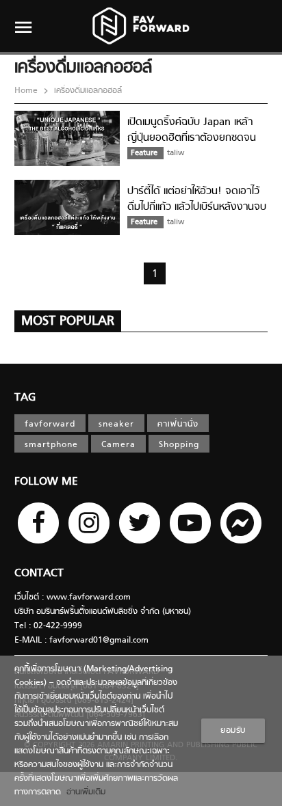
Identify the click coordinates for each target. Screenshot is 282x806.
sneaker (116, 424)
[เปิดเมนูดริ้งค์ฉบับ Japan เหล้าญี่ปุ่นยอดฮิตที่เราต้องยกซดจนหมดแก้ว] (67, 164)
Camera (118, 445)
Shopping (179, 445)
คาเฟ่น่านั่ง (177, 424)
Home (27, 91)
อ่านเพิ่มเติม (83, 792)
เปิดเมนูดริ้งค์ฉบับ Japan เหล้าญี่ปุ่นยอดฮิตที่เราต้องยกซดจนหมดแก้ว (191, 137)
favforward (50, 424)
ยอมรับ (233, 731)
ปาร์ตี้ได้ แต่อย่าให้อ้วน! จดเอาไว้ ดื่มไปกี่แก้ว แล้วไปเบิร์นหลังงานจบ (196, 199)
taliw (175, 153)
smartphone (51, 445)
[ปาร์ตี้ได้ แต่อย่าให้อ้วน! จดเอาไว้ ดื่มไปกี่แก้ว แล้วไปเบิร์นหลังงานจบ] (67, 233)
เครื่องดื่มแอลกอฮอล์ (86, 91)
